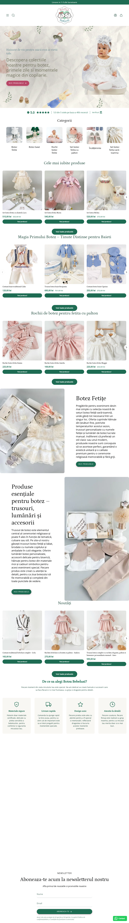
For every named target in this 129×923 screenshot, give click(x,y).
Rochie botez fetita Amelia (55, 363)
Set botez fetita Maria (53, 213)
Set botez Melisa (93, 213)
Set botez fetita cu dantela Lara (14, 213)
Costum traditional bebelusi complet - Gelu (19, 653)
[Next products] (126, 197)
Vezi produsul (22, 222)
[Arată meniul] (7, 15)
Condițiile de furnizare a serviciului (62, 919)
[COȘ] (121, 15)
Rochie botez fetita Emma (12, 363)
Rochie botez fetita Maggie (97, 363)
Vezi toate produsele (64, 231)
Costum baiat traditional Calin (14, 287)
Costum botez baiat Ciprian (97, 287)
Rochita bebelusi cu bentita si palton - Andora (62, 653)
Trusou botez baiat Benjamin (56, 287)
